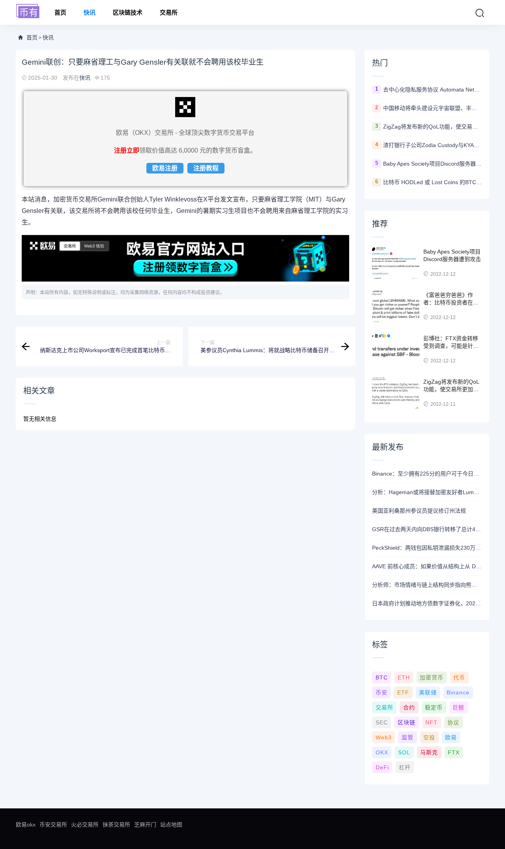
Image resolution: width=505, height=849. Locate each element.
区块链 (406, 722)
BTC (382, 677)
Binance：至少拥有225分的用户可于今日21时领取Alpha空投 (427, 473)
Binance (458, 692)
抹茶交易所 (116, 824)
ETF (403, 692)
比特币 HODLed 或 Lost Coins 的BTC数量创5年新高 (432, 182)
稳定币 (434, 707)
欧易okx (26, 824)
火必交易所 (85, 824)
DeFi (382, 767)
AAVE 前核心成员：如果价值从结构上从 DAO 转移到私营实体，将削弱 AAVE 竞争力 (427, 566)
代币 (459, 677)
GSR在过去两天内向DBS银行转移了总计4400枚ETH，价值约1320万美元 (427, 529)
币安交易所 (53, 824)
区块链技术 (127, 12)
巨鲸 (458, 707)
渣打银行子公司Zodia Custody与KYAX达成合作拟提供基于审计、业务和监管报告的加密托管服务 (432, 145)
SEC (382, 722)
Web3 (384, 737)
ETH (404, 677)
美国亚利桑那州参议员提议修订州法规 (419, 511)
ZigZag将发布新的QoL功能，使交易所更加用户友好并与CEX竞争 (432, 126)
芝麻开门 (145, 824)
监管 (407, 737)
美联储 (428, 692)
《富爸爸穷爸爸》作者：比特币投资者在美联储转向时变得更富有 (451, 302)
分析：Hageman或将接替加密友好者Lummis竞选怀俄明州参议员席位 (427, 492)
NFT (431, 722)
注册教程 (206, 168)
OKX (382, 752)
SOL (404, 752)
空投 (429, 737)
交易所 (169, 12)
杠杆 (405, 767)
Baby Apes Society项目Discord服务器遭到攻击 (432, 163)
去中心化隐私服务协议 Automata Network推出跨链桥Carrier (432, 89)
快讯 (89, 12)
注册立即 (126, 150)
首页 (60, 12)
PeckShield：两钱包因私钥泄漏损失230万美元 (427, 548)
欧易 (451, 737)
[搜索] (479, 13)
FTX (454, 752)
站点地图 (171, 824)
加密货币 (431, 677)
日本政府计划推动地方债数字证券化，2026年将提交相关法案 (427, 603)
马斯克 (429, 752)
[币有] (28, 11)
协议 (453, 722)
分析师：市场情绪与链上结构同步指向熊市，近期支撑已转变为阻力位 (427, 585)
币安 (381, 692)
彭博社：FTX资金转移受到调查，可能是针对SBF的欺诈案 (451, 346)
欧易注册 (165, 168)
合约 (409, 707)
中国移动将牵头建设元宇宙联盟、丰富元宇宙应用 (432, 108)
